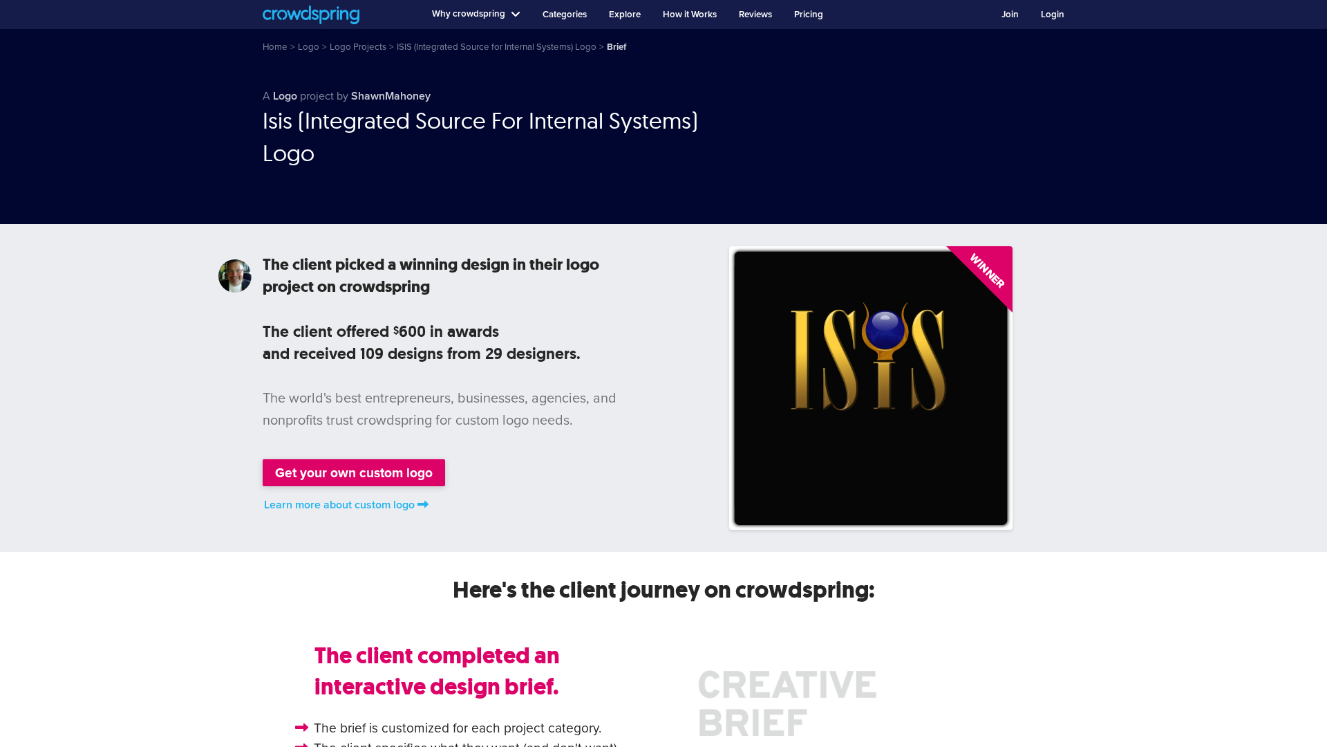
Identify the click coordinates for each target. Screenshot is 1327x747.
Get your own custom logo (354, 473)
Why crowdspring (468, 13)
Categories (565, 14)
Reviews (755, 14)
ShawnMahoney (391, 96)
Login (1052, 14)
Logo (285, 96)
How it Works (690, 14)
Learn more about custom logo (339, 505)
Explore (625, 14)
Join (1010, 14)
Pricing (808, 14)
